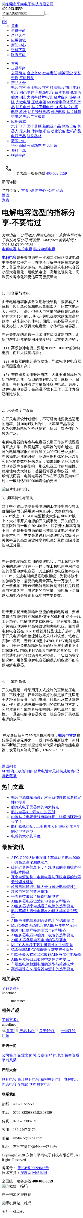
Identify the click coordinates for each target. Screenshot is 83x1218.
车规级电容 (44, 92)
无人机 (24, 131)
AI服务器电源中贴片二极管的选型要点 (42, 935)
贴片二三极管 (34, 117)
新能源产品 (51, 126)
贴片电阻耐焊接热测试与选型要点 (38, 930)
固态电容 (26, 92)
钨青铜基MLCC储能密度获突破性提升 (42, 950)
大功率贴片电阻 (40, 97)
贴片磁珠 (60, 97)
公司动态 (34, 146)
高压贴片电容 (38, 87)
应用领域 (18, 40)
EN (4, 22)
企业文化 (34, 73)
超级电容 (58, 112)
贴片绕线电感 (39, 112)
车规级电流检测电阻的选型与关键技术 (42, 964)
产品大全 (18, 35)
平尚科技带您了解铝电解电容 (35, 896)
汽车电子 (18, 126)
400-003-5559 (56, 173)
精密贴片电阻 (61, 87)
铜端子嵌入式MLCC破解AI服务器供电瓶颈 (46, 954)
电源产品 (18, 136)
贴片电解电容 (44, 249)
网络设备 (69, 126)
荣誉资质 (72, 1055)
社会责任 (49, 73)
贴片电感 (23, 107)
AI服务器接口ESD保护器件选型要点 (40, 959)
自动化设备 (56, 131)
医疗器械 (34, 126)
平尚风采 (26, 78)
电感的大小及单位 (26, 836)
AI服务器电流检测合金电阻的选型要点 (42, 921)
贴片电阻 (61, 92)
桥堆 (23, 112)
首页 (14, 26)
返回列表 (9, 766)
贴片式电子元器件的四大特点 (35, 807)
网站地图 (39, 1173)
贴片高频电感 (42, 107)
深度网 (25, 1173)
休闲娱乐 (38, 131)
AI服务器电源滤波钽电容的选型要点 (40, 901)
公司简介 (18, 73)
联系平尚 (18, 55)
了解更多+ (10, 988)
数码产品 (73, 131)
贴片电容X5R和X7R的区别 (33, 812)
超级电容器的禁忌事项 (29, 891)
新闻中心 (18, 45)
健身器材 (34, 136)
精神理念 (65, 73)
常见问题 (49, 146)
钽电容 (16, 117)
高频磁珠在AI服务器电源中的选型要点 (42, 969)
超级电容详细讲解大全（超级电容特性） (44, 887)
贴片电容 (18, 87)
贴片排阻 (73, 112)
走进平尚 (18, 31)
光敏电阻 (23, 102)
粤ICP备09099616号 (33, 1168)
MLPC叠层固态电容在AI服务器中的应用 (44, 925)
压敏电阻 (38, 102)
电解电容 (9, 249)
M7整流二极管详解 (17, 771)
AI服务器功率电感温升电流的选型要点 (42, 906)
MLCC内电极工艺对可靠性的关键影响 (42, 945)
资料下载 (18, 50)
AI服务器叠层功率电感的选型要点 (39, 940)
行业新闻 (18, 146)
